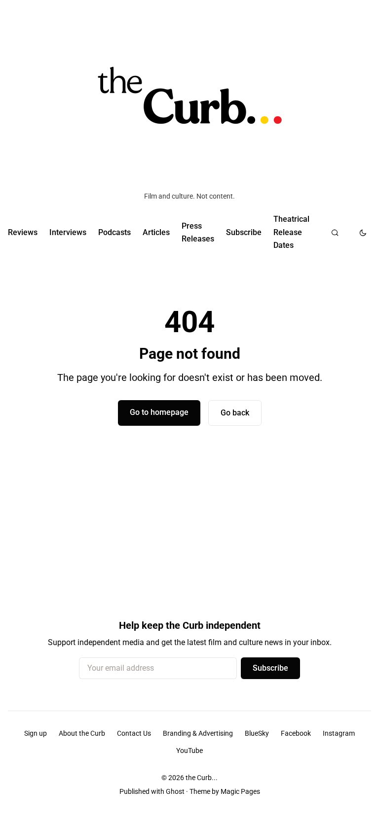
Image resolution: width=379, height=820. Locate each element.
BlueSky (257, 733)
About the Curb (82, 733)
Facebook (296, 733)
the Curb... (202, 778)
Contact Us (134, 733)
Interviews (67, 232)
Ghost (175, 791)
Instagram (339, 733)
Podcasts (114, 232)
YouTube (189, 750)
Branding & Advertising (198, 733)
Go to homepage (159, 412)
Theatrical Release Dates (291, 232)
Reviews (23, 232)
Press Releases (198, 232)
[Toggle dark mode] (363, 232)
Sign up (35, 733)
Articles (156, 232)
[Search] (335, 232)
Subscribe (244, 232)
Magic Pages (240, 791)
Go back (235, 412)
